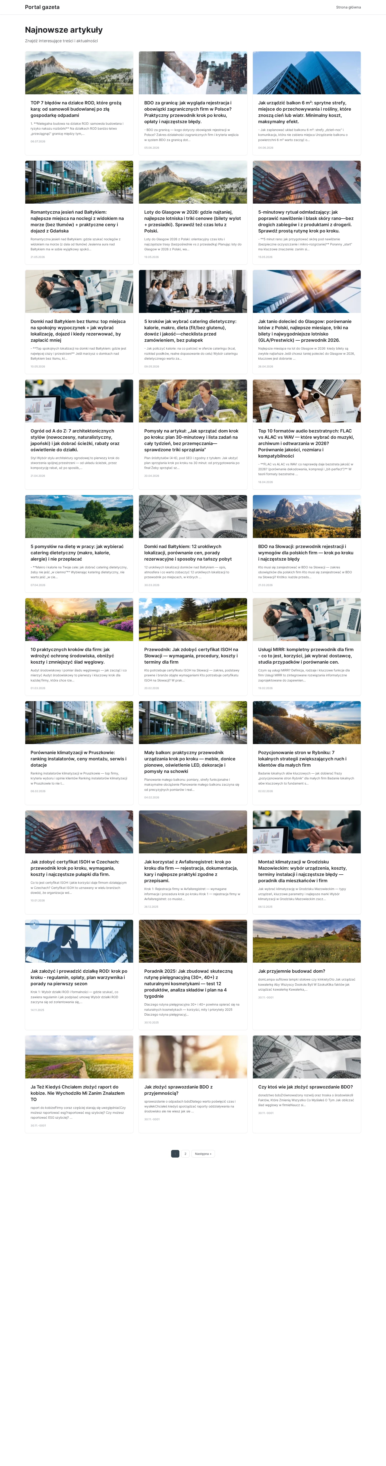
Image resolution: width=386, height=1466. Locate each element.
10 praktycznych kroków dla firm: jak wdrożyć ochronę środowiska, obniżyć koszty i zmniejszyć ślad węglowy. (72, 656)
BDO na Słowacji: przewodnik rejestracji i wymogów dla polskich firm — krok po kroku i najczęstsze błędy (305, 553)
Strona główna (348, 7)
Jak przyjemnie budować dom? (291, 971)
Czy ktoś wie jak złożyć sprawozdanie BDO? (305, 1087)
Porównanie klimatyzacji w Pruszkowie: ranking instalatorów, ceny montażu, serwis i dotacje (78, 759)
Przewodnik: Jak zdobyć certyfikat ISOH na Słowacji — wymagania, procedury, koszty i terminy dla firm (191, 656)
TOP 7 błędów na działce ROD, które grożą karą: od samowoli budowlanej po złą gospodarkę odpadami (76, 109)
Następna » (203, 1154)
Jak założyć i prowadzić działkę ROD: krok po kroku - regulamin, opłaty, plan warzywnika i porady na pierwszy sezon (79, 977)
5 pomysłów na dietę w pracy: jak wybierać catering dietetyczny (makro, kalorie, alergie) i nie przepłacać (77, 553)
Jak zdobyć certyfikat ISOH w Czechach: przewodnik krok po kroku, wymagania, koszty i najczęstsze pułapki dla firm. (75, 868)
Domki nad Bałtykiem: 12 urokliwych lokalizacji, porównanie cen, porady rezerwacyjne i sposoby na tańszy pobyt (188, 553)
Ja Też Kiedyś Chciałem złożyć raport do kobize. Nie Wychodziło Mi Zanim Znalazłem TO (78, 1093)
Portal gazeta (42, 7)
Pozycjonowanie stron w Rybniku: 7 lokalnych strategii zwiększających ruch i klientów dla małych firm (302, 759)
